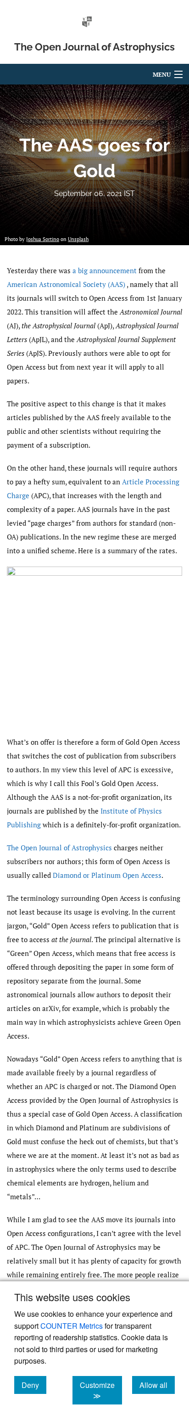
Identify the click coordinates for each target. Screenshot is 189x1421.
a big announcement (104, 270)
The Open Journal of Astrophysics (59, 847)
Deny (34, 1384)
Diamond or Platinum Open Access (107, 875)
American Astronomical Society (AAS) (67, 284)
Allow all (157, 1384)
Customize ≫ (101, 1390)
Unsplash (78, 239)
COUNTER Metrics (71, 1325)
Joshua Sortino (42, 239)
